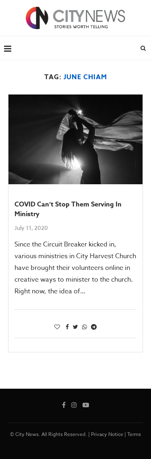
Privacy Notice (107, 434)
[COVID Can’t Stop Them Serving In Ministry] (75, 139)
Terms (134, 434)
